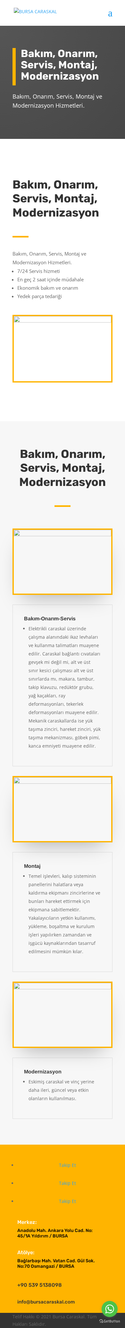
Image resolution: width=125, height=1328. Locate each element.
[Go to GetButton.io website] (109, 1321)
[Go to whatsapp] (110, 1309)
